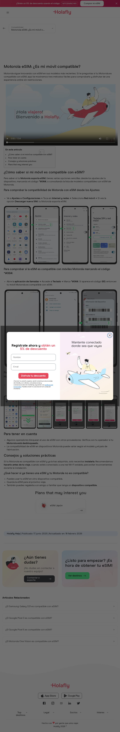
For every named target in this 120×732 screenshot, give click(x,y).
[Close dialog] (109, 335)
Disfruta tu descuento (33, 376)
